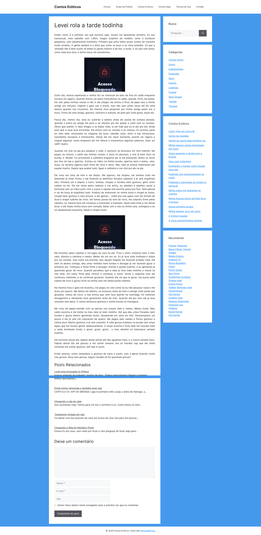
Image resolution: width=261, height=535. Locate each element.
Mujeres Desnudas (179, 301)
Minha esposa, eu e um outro (184, 211)
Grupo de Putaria (124, 6)
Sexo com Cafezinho (180, 161)
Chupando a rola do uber (68, 401)
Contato (200, 6)
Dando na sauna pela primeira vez (187, 140)
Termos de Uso (183, 6)
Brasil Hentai (175, 311)
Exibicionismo (176, 69)
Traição (173, 101)
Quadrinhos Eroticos (180, 277)
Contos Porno (176, 60)
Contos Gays (165, 6)
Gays (171, 78)
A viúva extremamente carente (185, 220)
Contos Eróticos (67, 7)
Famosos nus (176, 305)
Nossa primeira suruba (181, 206)
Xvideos (173, 308)
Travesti (173, 106)
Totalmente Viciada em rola (69, 414)
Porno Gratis (175, 270)
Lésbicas (173, 87)
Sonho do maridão (179, 136)
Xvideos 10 (175, 259)
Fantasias (174, 73)
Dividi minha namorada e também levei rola (78, 388)
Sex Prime (174, 273)
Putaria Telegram (178, 245)
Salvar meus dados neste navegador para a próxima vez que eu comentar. (98, 505)
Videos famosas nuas (180, 287)
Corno (172, 64)
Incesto (172, 83)
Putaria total (175, 280)
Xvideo (172, 252)
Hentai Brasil (175, 291)
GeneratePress (148, 530)
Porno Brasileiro (177, 263)
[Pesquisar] (203, 33)
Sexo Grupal (175, 97)
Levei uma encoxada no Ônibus (71, 371)
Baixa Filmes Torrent (180, 249)
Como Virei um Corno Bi (182, 131)
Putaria (172, 92)
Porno (172, 266)
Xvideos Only (176, 298)
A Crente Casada (178, 216)
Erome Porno (176, 284)
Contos (107, 6)
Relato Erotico (176, 256)
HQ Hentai (174, 294)
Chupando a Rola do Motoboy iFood (74, 427)
